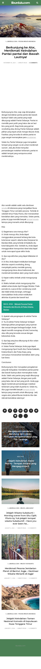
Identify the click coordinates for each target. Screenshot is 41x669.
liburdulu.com (20, 2)
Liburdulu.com (12, 41)
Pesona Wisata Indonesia (27, 41)
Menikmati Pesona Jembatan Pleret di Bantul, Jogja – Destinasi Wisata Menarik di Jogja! (20, 571)
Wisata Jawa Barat (27, 508)
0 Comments (33, 63)
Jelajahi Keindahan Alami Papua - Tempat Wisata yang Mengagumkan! (20, 464)
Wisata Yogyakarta (27, 563)
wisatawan (31, 137)
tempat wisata (32, 219)
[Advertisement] (20, 88)
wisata (4, 208)
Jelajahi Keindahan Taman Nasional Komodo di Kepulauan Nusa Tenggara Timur (20, 621)
